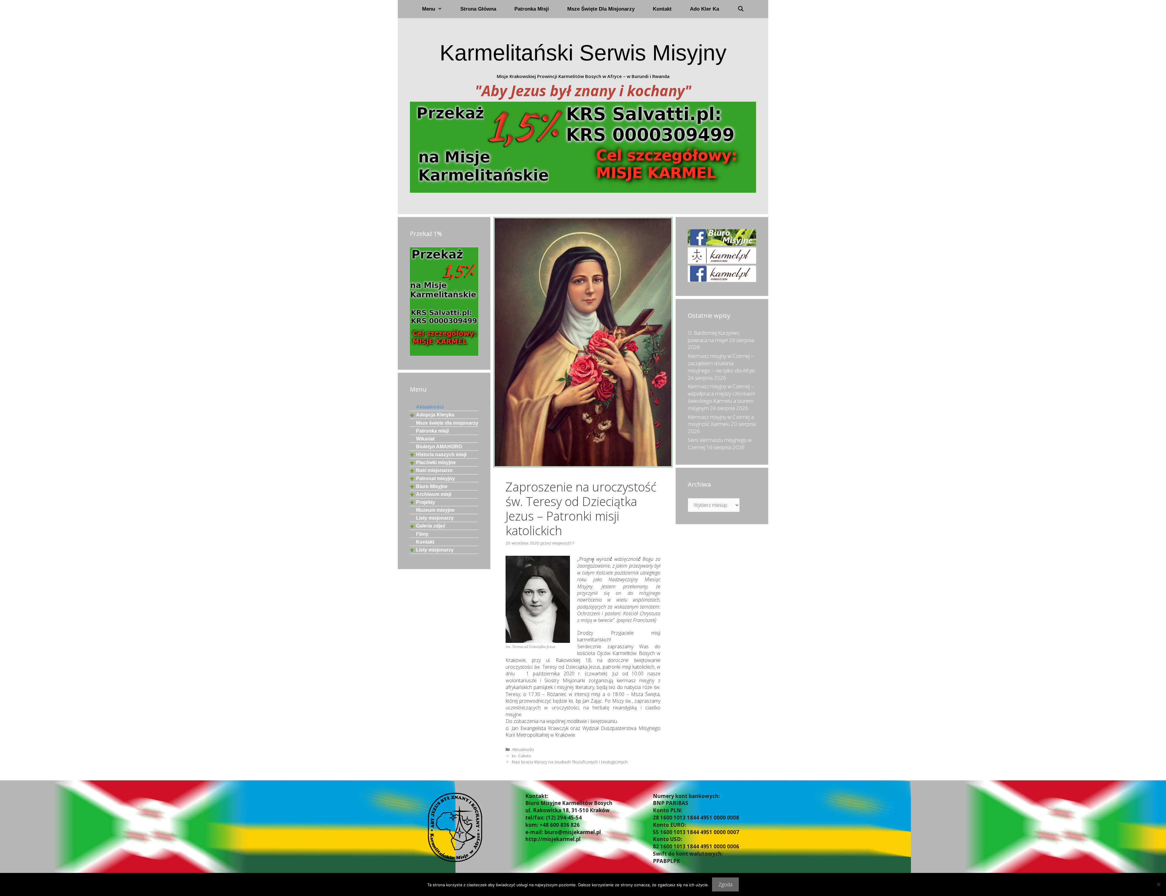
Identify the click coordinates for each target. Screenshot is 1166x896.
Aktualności (523, 749)
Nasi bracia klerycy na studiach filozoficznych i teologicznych (570, 762)
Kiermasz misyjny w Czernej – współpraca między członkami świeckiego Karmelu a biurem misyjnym (721, 397)
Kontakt (662, 9)
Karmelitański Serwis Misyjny (583, 52)
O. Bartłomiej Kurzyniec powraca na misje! (714, 336)
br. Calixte (521, 756)
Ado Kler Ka (704, 9)
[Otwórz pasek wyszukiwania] (740, 9)
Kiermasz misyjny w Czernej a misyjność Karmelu (721, 420)
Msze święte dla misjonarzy (601, 9)
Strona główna (478, 9)
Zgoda (725, 884)
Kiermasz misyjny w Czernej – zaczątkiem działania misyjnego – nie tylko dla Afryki (721, 363)
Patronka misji (531, 9)
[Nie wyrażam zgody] (1158, 884)
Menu (428, 9)
